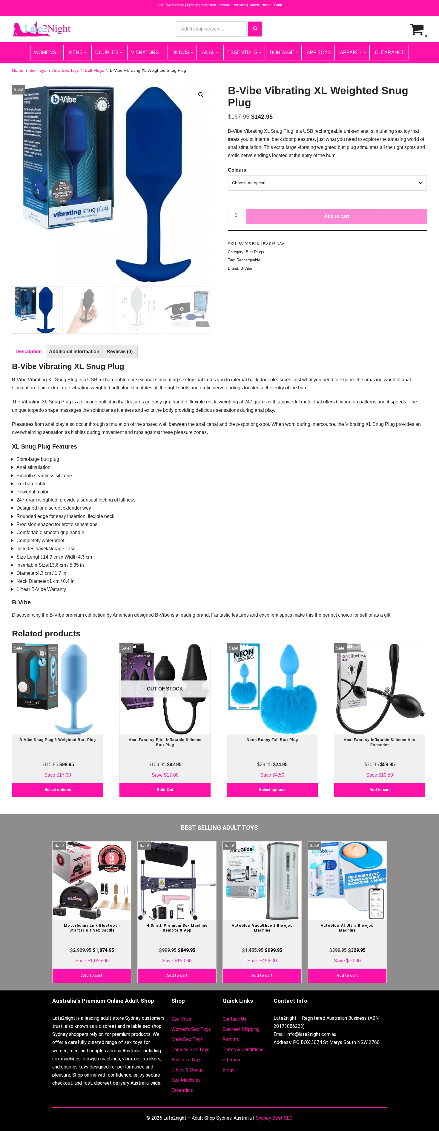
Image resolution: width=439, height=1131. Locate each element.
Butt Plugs (94, 70)
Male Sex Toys (187, 1039)
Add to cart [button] (379, 789)
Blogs (228, 1070)
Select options (57, 789)
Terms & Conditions (242, 1049)
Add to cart (336, 216)
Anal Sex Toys (65, 70)
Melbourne (208, 5)
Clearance (390, 52)
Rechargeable (248, 260)
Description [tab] (29, 351)
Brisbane (225, 5)
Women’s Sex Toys (191, 1029)
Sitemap (231, 1060)
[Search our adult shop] (255, 29)
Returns (230, 1039)
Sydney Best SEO (274, 1118)
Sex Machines (186, 1080)
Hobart (266, 5)
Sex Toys (37, 70)
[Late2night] (42, 29)
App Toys (319, 52)
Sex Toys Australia (170, 5)
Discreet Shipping (241, 1029)
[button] (201, 94)
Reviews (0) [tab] (120, 351)
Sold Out (165, 789)
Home (17, 70)
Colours (237, 170)
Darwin (254, 5)
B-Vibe (246, 268)
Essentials (182, 1090)
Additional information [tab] (74, 351)
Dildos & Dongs (187, 1070)
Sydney (192, 5)
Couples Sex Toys (190, 1049)
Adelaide (240, 5)
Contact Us (234, 1019)
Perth (278, 5)
